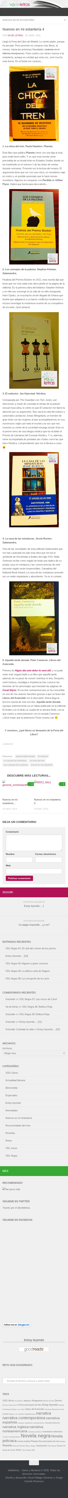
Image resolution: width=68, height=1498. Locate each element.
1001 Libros (11, 1072)
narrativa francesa (52, 1423)
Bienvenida (11, 1087)
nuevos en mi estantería (41, 765)
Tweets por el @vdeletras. (16, 1207)
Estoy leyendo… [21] (30, 1021)
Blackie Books (48, 1401)
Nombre (10, 854)
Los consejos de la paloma (16, 765)
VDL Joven (11, 1148)
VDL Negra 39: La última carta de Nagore (27, 971)
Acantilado (19, 1401)
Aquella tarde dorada (25, 756)
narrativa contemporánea (23, 1418)
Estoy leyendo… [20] (48, 1029)
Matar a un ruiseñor (16, 1414)
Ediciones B (13, 1405)
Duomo (5, 1405)
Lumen (5, 1414)
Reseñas (10, 1133)
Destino (58, 1400)
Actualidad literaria (15, 1080)
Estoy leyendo (13, 1102)
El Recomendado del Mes (30, 1405)
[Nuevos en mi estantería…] (18, 787)
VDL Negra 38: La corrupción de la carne (27, 978)
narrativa (43, 1413)
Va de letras (15, 35)
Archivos (7, 1048)
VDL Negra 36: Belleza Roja (37, 1006)
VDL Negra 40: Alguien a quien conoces (26, 963)
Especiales (11, 1095)
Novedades (11, 1110)
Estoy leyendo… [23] (16, 955)
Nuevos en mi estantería (18, 20)
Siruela (59, 1446)
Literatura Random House (54, 1409)
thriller (18, 1450)
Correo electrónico (45, 854)
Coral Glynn (9, 690)
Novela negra (36, 1435)
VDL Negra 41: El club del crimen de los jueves (30, 948)
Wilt (33, 1450)
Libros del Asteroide (34, 1409)
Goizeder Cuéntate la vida (19, 1029)
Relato (63, 1441)
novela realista (23, 1441)
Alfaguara (27, 1401)
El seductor (43, 756)
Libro (22, 1409)
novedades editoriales (52, 1431)
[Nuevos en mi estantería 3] (49, 787)
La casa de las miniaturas (15, 760)
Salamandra (41, 1446)
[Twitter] (58, 892)
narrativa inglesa (15, 1427)
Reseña (7, 1445)
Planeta (34, 1441)
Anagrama (37, 1400)
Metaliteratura (30, 1414)
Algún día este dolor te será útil (33, 670)
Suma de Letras (8, 1450)
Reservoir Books (19, 1446)
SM (64, 1446)
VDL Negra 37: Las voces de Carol (38, 999)
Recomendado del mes (18, 1125)
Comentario (12, 831)
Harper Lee (15, 1409)
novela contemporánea (11, 1437)
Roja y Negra (30, 1446)
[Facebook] (53, 892)
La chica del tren (37, 760)
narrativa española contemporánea (31, 1423)
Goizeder (10, 999)
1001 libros (8, 1400)
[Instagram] (64, 892)
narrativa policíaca (35, 1432)
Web (8, 865)
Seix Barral (52, 1446)
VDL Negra (11, 1155)
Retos (8, 1140)
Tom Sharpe (26, 1450)
